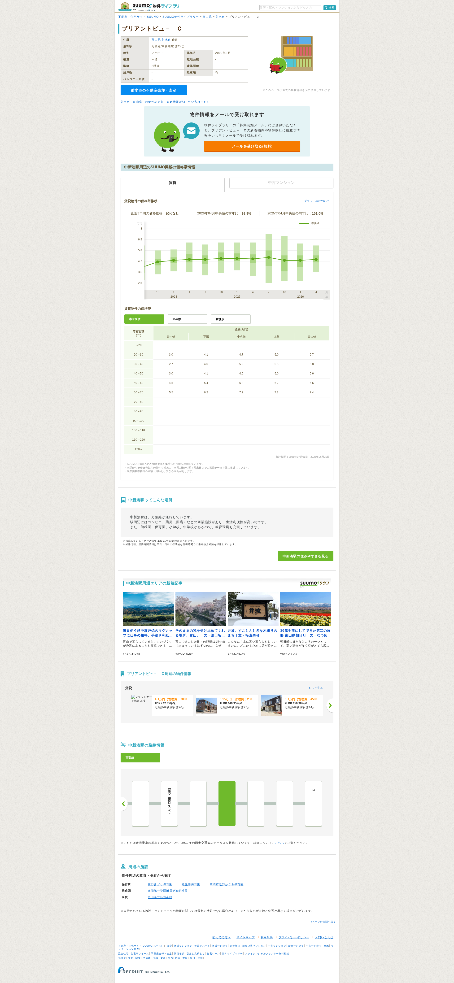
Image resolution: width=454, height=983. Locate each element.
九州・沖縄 (196, 958)
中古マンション (277, 945)
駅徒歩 (220, 319)
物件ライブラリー (232, 953)
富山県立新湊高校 (160, 897)
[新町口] (198, 803)
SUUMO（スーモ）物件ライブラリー (150, 6)
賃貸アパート (202, 945)
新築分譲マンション (254, 945)
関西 (170, 958)
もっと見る (316, 688)
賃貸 (169, 945)
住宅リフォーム (140, 953)
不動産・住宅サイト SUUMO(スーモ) (140, 945)
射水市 (220, 16)
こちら (279, 842)
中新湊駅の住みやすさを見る (306, 556)
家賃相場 (235, 945)
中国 (185, 958)
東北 (130, 958)
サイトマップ (245, 937)
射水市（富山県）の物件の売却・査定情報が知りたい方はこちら (165, 102)
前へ (124, 803)
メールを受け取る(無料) (252, 146)
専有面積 (134, 319)
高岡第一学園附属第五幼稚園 (168, 890)
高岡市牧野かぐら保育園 (227, 884)
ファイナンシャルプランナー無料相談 (267, 953)
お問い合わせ (324, 937)
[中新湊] (227, 803)
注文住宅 (123, 953)
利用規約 (267, 937)
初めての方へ (221, 937)
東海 (163, 958)
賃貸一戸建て (220, 945)
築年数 (177, 319)
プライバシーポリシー (294, 937)
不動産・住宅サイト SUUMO (138, 16)
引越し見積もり (196, 953)
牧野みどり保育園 (160, 884)
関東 (138, 958)
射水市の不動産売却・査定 (153, 90)
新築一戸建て (296, 945)
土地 (326, 945)
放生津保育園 (191, 884)
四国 (177, 958)
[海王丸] (284, 803)
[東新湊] (256, 803)
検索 (331, 7)
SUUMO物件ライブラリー (180, 16)
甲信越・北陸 (150, 958)
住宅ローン (213, 953)
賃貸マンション (183, 945)
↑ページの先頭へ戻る (323, 921)
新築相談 (179, 953)
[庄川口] (140, 803)
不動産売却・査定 (161, 953)
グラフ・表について (317, 201)
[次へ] (329, 705)
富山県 (207, 16)
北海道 (122, 958)
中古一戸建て (314, 945)
